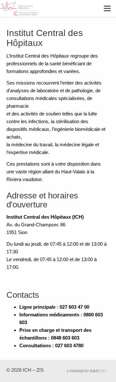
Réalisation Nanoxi (86, 371)
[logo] (24, 9)
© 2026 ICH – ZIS (25, 370)
